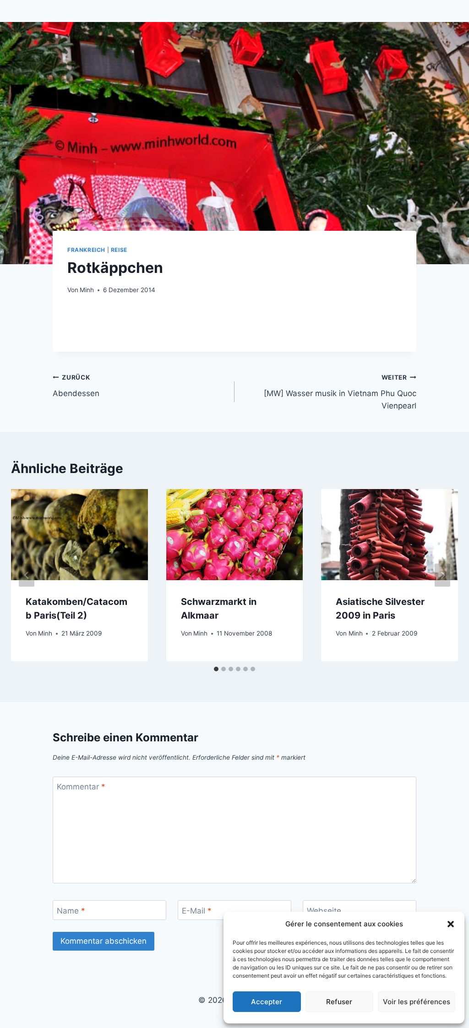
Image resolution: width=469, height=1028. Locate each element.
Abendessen (76, 386)
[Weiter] (442, 575)
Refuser (339, 1001)
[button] (450, 924)
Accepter (266, 1001)
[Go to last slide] (26, 575)
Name (71, 910)
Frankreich (86, 249)
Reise (119, 249)
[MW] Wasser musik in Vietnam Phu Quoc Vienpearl (340, 392)
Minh (87, 290)
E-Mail (197, 910)
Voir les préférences (416, 1001)
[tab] (216, 669)
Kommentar (81, 786)
